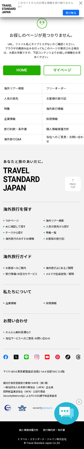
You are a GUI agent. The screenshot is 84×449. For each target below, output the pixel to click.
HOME (22, 70)
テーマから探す (14, 232)
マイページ (62, 70)
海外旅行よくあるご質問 (59, 268)
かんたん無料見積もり (18, 332)
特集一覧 (51, 232)
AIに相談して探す (16, 226)
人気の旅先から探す (57, 226)
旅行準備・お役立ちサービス (21, 274)
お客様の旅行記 (55, 238)
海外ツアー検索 (55, 220)
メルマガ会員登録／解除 (60, 274)
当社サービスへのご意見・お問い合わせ (28, 338)
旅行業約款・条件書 (54, 430)
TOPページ (12, 220)
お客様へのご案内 (16, 268)
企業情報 (11, 303)
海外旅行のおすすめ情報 (20, 238)
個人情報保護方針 (29, 430)
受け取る (71, 12)
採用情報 (51, 303)
